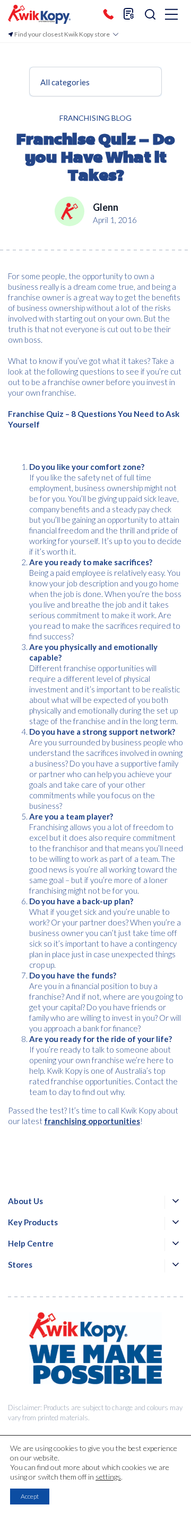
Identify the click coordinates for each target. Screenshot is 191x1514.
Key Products (33, 1222)
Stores (20, 1264)
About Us (25, 1201)
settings (108, 1476)
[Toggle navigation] (171, 15)
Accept (30, 1496)
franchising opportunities (92, 1121)
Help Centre (31, 1243)
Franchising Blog (95, 117)
